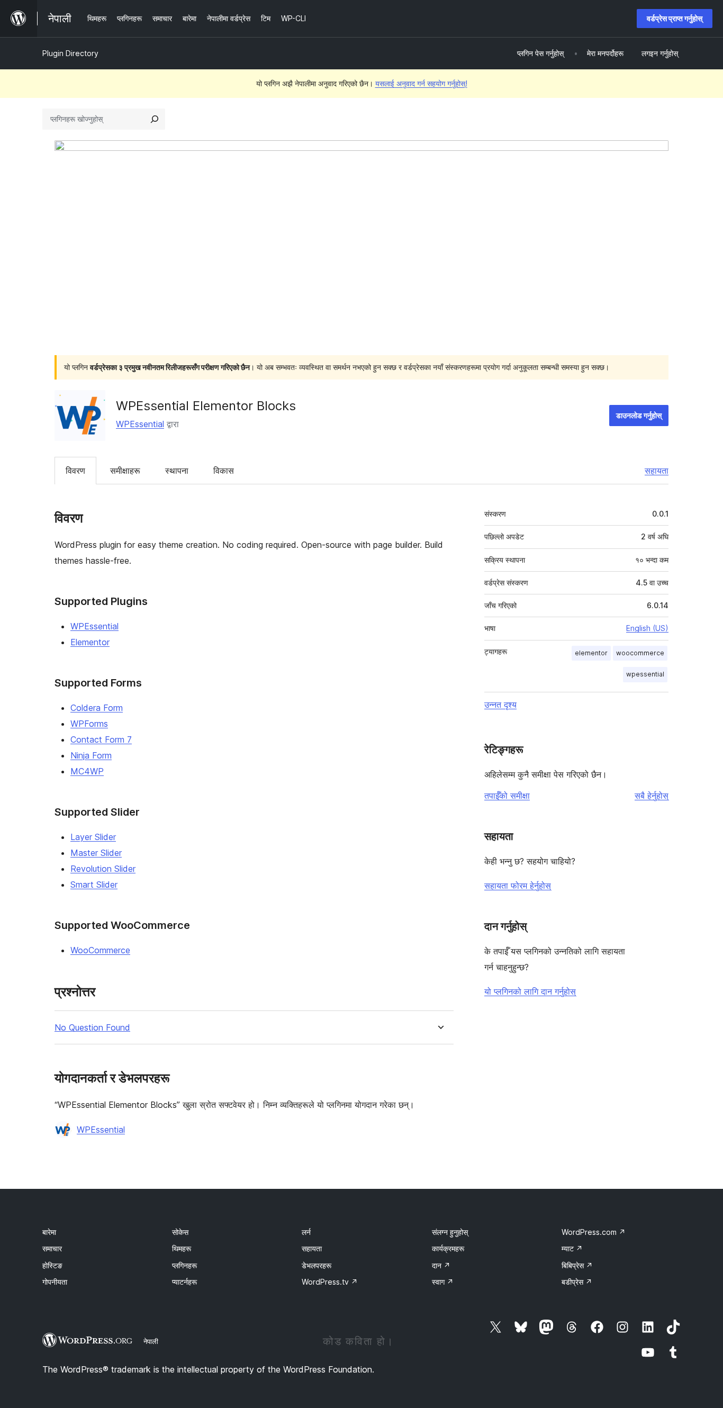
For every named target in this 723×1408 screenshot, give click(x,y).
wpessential (645, 674)
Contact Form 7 (101, 739)
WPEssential (140, 424)
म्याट (572, 1248)
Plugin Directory (70, 53)
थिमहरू (181, 1248)
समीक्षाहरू (125, 470)
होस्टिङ (52, 1265)
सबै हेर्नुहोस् (651, 795)
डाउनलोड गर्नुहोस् (639, 415)
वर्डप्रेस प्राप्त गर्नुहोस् (674, 18)
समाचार (52, 1248)
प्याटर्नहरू (184, 1281)
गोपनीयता (54, 1281)
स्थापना (176, 470)
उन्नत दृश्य (500, 704)
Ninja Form (91, 755)
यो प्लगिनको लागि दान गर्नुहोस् (530, 991)
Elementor (90, 642)
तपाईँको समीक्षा (507, 795)
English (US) (647, 628)
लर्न (306, 1232)
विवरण (75, 470)
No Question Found (92, 1028)
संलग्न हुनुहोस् (450, 1232)
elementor (591, 653)
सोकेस (180, 1232)
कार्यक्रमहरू (448, 1248)
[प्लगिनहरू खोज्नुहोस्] (154, 119)
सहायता (656, 470)
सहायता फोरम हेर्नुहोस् (517, 885)
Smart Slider (94, 884)
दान (441, 1265)
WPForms (89, 723)
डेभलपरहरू (316, 1265)
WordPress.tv (330, 1281)
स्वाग (443, 1281)
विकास (223, 470)
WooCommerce (100, 950)
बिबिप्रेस (577, 1265)
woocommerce (640, 653)
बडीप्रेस (577, 1281)
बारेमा (49, 1232)
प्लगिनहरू (184, 1265)
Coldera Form (96, 707)
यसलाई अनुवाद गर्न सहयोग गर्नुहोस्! (421, 83)
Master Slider (96, 852)
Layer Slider (93, 837)
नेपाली (150, 1341)
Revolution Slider (102, 868)
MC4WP (87, 771)
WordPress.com (594, 1232)
